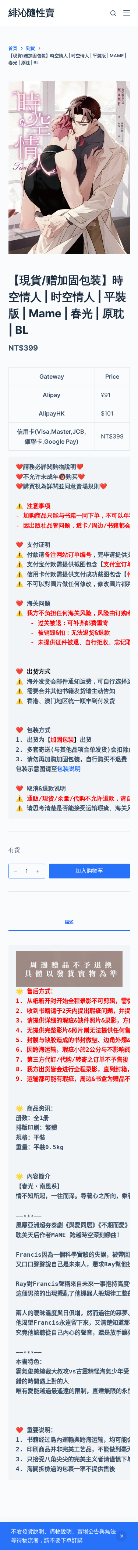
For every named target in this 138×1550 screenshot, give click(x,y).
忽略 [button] (121, 1536)
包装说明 (69, 768)
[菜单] (126, 13)
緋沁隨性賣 (31, 12)
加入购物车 (89, 870)
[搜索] (113, 13)
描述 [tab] (69, 922)
